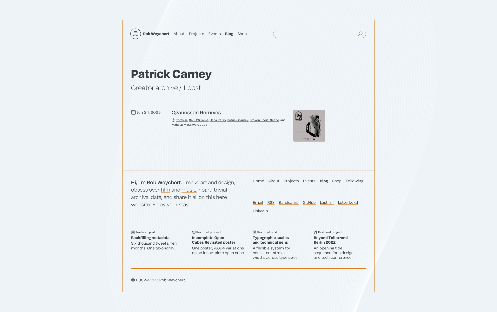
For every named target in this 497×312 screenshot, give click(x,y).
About (179, 34)
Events (214, 34)
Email (258, 202)
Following (354, 181)
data (156, 197)
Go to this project (339, 245)
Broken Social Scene (264, 120)
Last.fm (327, 202)
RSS (271, 202)
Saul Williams (198, 120)
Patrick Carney (237, 120)
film (165, 190)
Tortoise (182, 120)
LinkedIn (260, 211)
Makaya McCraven (185, 125)
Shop (242, 34)
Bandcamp (289, 202)
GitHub (309, 202)
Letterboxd (348, 202)
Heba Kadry (218, 120)
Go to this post (248, 125)
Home (258, 181)
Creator (142, 88)
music (189, 190)
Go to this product (218, 245)
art (203, 182)
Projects (196, 34)
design (226, 182)
